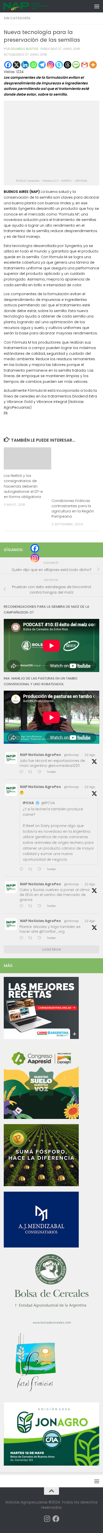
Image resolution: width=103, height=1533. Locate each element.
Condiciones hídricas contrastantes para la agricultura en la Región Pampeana (73, 508)
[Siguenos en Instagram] (47, 1518)
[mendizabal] (41, 1246)
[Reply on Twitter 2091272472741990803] (22, 772)
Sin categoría (17, 18)
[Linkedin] (25, 65)
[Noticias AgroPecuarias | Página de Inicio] (33, 6)
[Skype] (59, 65)
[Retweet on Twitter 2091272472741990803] (31, 772)
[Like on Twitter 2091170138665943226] (41, 869)
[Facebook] (8, 65)
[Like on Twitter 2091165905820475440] (41, 938)
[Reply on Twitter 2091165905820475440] (22, 938)
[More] (93, 65)
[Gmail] (84, 65)
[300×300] (41, 1117)
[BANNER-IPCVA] (41, 1037)
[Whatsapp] (33, 65)
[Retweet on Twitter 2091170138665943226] (31, 869)
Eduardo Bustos (24, 49)
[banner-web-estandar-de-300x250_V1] (41, 1184)
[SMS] (76, 65)
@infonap (71, 755)
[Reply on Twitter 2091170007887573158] (22, 906)
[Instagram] (50, 65)
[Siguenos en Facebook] (56, 1518)
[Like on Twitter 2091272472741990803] (41, 772)
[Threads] (67, 65)
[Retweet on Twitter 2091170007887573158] (31, 906)
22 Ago (89, 755)
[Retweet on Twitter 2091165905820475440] (31, 938)
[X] (16, 65)
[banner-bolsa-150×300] (51, 1323)
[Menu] (96, 6)
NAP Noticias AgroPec (40, 754)
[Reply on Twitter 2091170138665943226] (22, 869)
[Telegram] (42, 65)
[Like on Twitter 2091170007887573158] (41, 906)
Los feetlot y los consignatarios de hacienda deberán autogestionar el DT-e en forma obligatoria (23, 486)
